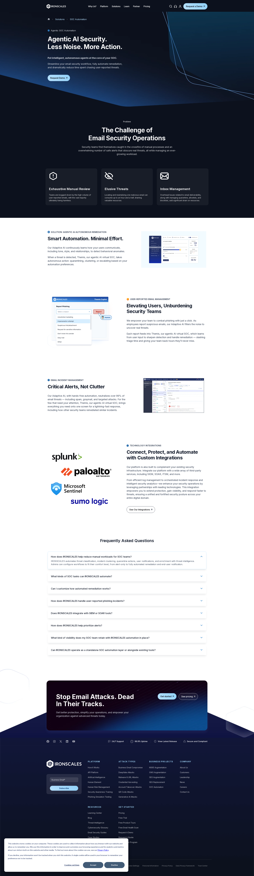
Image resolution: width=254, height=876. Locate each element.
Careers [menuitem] (183, 787)
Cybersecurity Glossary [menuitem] (98, 827)
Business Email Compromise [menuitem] (131, 767)
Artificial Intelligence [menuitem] (96, 777)
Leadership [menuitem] (185, 777)
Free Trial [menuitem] (123, 818)
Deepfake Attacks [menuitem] (126, 772)
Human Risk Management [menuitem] (99, 787)
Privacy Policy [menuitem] (167, 866)
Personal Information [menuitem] (150, 866)
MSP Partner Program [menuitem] (128, 842)
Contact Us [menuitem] (184, 792)
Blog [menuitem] (90, 818)
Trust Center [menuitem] (202, 866)
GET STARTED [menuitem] (126, 807)
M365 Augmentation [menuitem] (158, 767)
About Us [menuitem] (184, 767)
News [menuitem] (182, 782)
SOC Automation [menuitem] (156, 787)
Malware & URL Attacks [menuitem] (129, 777)
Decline (114, 865)
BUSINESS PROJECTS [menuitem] (161, 761)
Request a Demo (194, 6)
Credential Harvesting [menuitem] (128, 782)
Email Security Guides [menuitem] (97, 832)
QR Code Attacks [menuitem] (126, 792)
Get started (165, 696)
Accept (93, 865)
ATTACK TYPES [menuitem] (127, 761)
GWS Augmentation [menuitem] (157, 772)
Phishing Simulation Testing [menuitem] (99, 797)
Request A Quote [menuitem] (126, 837)
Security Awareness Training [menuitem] (100, 792)
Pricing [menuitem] (121, 813)
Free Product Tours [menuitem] (127, 823)
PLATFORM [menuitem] (94, 761)
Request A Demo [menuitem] (126, 832)
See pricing (187, 696)
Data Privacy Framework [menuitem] (185, 866)
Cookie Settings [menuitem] (133, 866)
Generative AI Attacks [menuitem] (128, 797)
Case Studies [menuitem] (93, 837)
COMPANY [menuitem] (185, 761)
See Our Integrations (139, 509)
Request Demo (57, 78)
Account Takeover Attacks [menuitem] (130, 787)
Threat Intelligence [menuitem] (96, 823)
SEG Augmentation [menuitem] (157, 777)
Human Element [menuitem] (94, 782)
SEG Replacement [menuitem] (157, 782)
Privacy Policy (103, 850)
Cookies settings (71, 865)
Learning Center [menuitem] (95, 813)
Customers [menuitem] (184, 772)
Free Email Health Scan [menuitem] (129, 827)
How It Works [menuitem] (93, 767)
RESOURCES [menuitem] (94, 807)
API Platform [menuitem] (93, 772)
